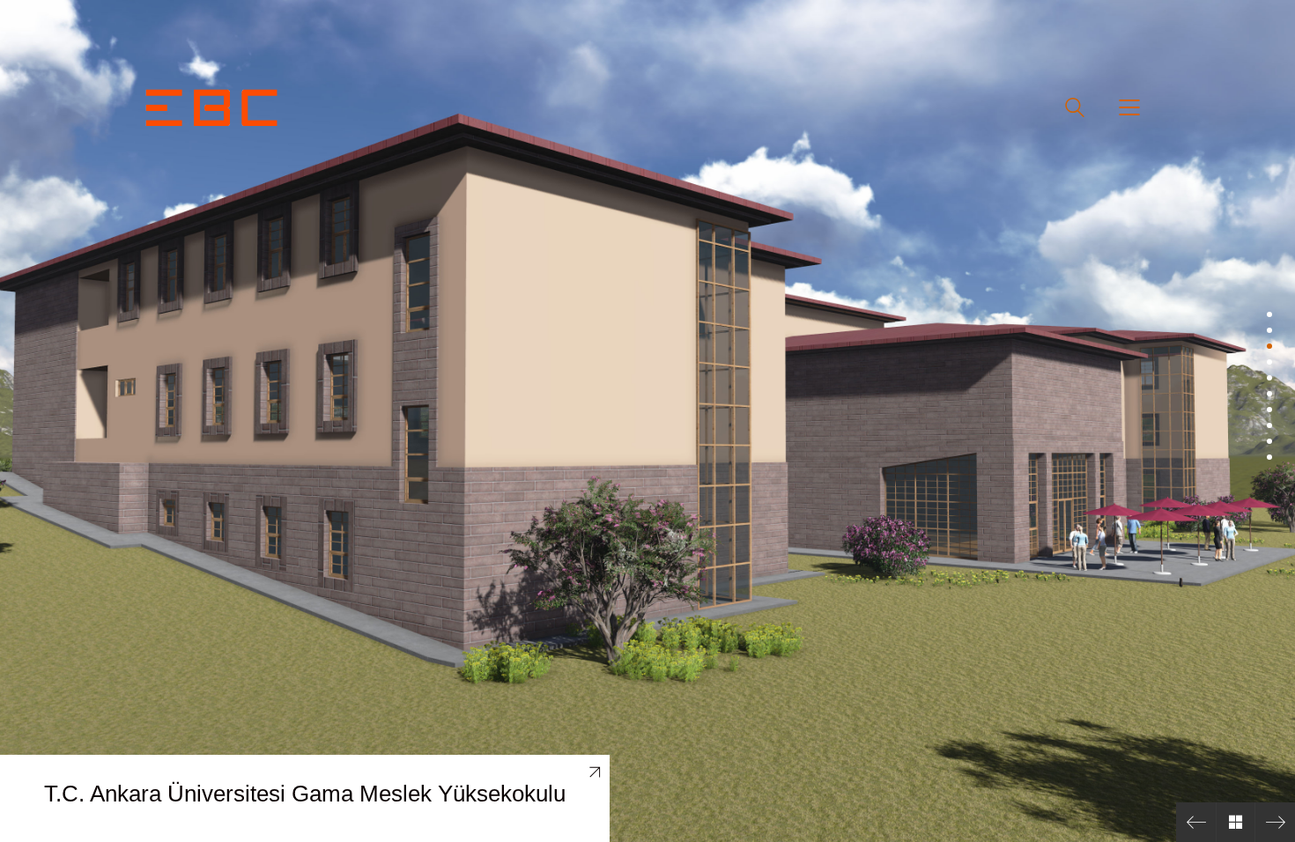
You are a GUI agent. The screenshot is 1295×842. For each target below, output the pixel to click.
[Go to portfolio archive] (1235, 822)
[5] (1269, 378)
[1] (1269, 314)
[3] (1269, 346)
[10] (1269, 457)
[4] (1269, 362)
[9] (1269, 441)
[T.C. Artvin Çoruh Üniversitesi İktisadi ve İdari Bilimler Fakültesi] (1196, 822)
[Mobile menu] (1130, 107)
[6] (1269, 394)
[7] (1269, 409)
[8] (1269, 425)
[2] (1269, 330)
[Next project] (1275, 822)
